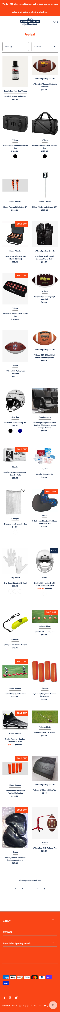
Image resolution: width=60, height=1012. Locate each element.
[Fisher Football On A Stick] (45, 717)
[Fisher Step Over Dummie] (15, 672)
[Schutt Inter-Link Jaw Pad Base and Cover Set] (45, 500)
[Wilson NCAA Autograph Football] (45, 280)
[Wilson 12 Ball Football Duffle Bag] (15, 288)
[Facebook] (4, 998)
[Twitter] (16, 998)
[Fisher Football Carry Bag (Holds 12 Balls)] (15, 234)
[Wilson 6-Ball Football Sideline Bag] (45, 123)
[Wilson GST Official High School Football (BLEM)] (45, 338)
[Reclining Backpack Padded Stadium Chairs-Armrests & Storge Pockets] (45, 400)
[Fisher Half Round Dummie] (45, 616)
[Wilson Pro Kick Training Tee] (45, 823)
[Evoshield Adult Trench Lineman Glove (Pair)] (45, 234)
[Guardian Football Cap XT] (15, 400)
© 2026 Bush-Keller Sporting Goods (17, 1005)
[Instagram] (10, 998)
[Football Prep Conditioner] (15, 71)
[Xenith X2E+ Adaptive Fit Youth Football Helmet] (45, 561)
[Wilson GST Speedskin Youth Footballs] (45, 65)
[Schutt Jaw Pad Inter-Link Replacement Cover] (15, 827)
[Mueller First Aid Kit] (45, 456)
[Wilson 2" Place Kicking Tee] (45, 768)
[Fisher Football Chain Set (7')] (15, 185)
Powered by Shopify (42, 1005)
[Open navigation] (8, 21)
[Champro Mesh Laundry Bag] (15, 502)
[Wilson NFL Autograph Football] (15, 346)
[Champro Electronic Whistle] (15, 623)
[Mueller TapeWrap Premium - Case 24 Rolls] (15, 455)
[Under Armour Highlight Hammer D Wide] (15, 720)
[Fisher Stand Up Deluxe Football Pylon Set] (15, 769)
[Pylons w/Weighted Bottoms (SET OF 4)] (45, 672)
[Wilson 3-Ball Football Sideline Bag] (15, 123)
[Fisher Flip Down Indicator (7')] (45, 185)
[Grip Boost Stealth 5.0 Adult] (15, 561)
